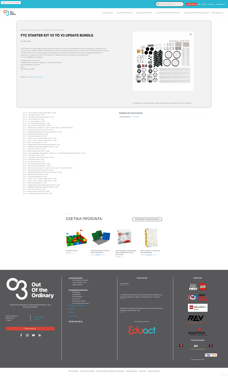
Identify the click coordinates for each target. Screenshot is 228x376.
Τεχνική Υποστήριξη (154, 371)
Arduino (71, 312)
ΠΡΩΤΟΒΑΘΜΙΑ (76, 294)
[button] (190, 34)
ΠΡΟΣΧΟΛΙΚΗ (76, 292)
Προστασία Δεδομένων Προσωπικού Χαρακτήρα (110, 371)
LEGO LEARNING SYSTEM (79, 282)
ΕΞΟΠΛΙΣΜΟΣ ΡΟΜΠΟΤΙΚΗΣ (144, 13)
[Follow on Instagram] (27, 335)
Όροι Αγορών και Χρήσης (87, 371)
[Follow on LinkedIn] (39, 335)
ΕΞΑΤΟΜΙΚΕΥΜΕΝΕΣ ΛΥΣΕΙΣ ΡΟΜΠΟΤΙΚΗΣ (168, 13)
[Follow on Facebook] (21, 335)
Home (22, 30)
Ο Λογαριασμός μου (220, 4)
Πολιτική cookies (73, 371)
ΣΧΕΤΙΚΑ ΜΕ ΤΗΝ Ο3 (76, 321)
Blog (199, 4)
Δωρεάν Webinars (191, 4)
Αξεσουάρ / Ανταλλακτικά (77, 305)
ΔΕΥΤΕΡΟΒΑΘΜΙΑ (77, 296)
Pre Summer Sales (217, 13)
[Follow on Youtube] (33, 335)
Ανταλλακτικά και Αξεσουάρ (32, 30)
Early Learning (76, 299)
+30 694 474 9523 (39, 317)
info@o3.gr (37, 319)
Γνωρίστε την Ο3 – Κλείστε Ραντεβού (11, 2)
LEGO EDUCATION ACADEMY (80, 280)
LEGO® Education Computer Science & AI (197, 13)
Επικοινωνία (211, 4)
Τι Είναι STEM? (124, 283)
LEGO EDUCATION (107, 13)
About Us (204, 4)
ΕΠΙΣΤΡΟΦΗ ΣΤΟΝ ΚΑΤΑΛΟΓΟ (147, 219)
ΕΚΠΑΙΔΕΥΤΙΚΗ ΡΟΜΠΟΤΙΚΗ (124, 13)
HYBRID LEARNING (77, 284)
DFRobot (72, 309)
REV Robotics (135, 117)
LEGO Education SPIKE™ (79, 301)
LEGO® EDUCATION (75, 278)
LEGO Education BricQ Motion (80, 303)
